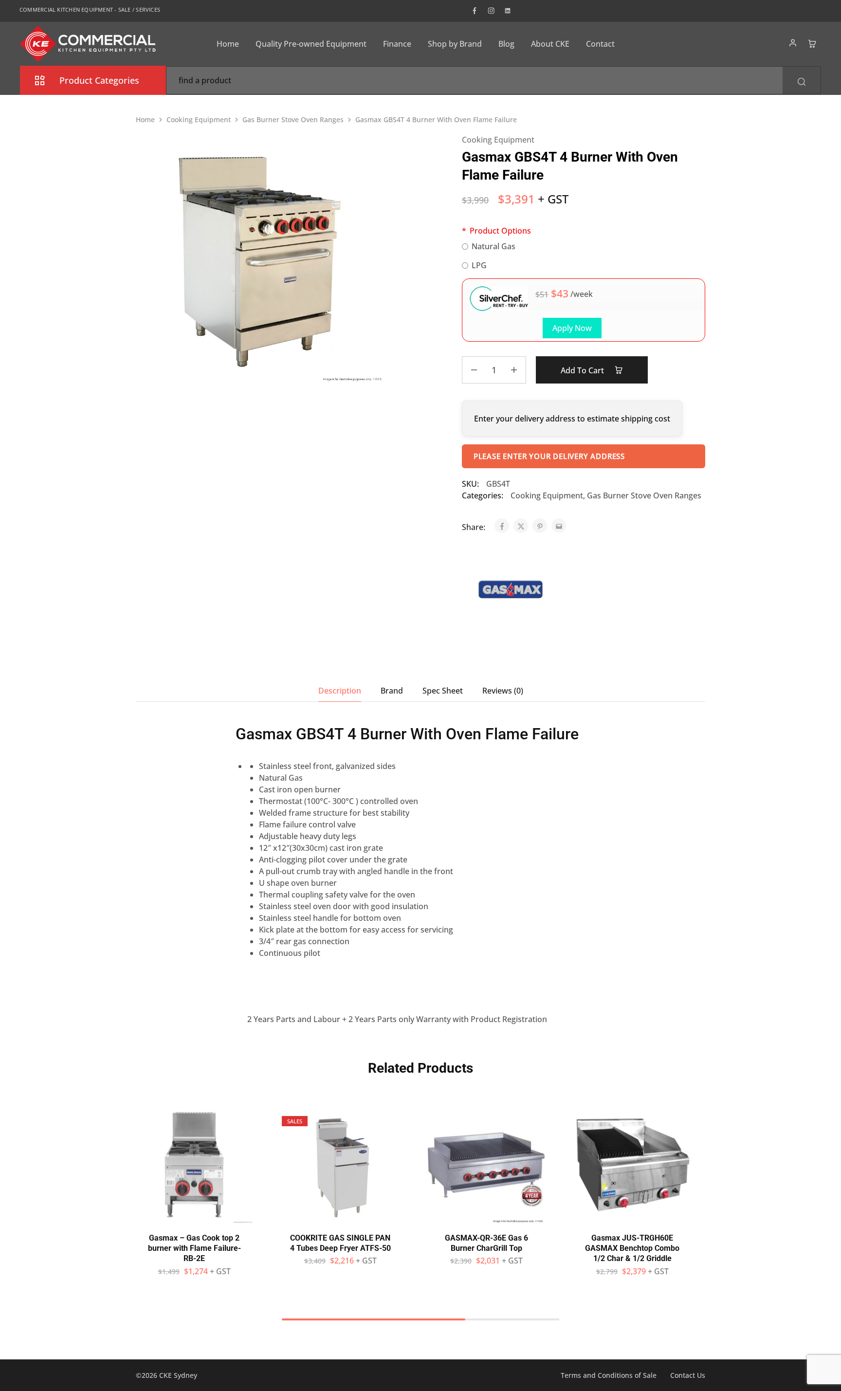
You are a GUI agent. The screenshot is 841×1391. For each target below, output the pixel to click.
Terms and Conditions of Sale (609, 1375)
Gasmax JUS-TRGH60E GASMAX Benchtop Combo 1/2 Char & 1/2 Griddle (632, 1248)
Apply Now (572, 328)
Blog (506, 43)
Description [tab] (339, 690)
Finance (397, 43)
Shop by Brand (455, 43)
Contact (600, 43)
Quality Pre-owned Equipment (311, 43)
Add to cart (583, 370)
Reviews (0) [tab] (502, 690)
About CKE (550, 43)
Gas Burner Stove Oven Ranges (293, 119)
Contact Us (687, 1375)
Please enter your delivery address (549, 456)
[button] (194, 1218)
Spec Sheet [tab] (442, 690)
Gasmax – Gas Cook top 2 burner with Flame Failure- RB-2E (194, 1248)
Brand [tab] (392, 690)
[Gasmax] (510, 591)
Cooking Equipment (198, 119)
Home (228, 43)
